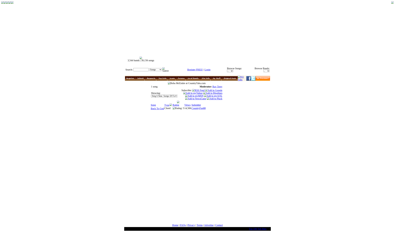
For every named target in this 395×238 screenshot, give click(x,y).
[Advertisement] (214, 59)
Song (153, 105)
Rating (176, 105)
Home (175, 225)
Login (207, 69)
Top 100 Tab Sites (257, 229)
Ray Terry (217, 86)
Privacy (191, 225)
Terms (200, 225)
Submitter (196, 105)
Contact (219, 225)
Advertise (209, 225)
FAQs (183, 225)
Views (187, 105)
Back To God (157, 108)
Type (166, 105)
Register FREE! (195, 69)
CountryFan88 (198, 108)
